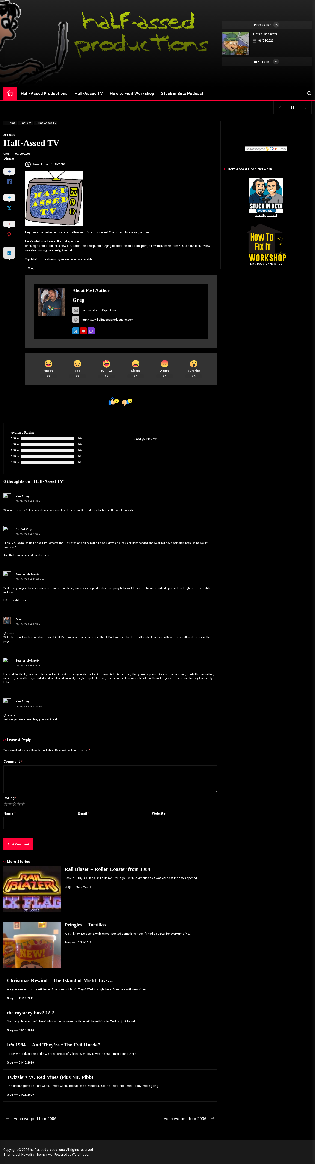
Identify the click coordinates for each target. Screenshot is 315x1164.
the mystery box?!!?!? (30, 1013)
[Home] (10, 93)
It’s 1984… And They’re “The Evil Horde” (53, 1045)
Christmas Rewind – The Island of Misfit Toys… (60, 980)
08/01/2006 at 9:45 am (28, 501)
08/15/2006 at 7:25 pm (28, 624)
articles (9, 135)
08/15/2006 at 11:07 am (29, 579)
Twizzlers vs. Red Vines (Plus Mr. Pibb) (50, 1077)
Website (159, 813)
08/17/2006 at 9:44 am (28, 665)
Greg (6, 153)
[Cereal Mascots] (236, 43)
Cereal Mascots (265, 34)
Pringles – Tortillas (85, 925)
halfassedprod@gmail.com (100, 310)
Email (83, 813)
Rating (9, 798)
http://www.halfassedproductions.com (108, 319)
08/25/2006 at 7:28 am (28, 706)
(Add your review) (146, 439)
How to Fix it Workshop (132, 93)
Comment (13, 761)
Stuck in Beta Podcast (182, 93)
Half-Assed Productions (44, 93)
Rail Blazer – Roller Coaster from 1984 (107, 869)
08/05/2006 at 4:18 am (28, 534)
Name (9, 813)
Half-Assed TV (88, 93)
